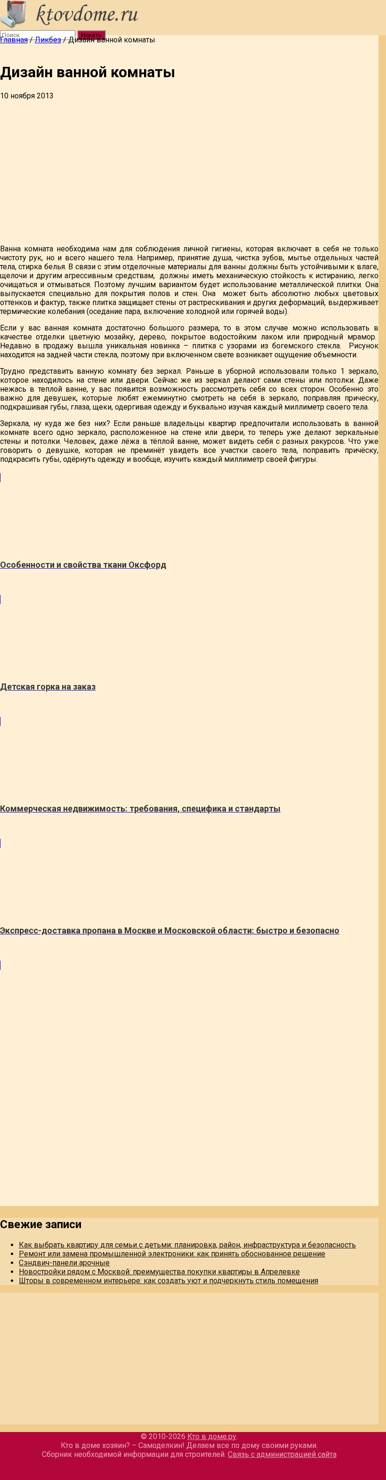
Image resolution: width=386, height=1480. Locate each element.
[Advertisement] (189, 171)
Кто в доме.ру (211, 1436)
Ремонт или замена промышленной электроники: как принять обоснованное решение (172, 1253)
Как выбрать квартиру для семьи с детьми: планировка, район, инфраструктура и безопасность (187, 1244)
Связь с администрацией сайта (282, 1454)
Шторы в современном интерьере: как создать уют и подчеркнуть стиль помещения (168, 1280)
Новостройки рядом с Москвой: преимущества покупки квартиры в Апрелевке (159, 1271)
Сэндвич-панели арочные (64, 1262)
